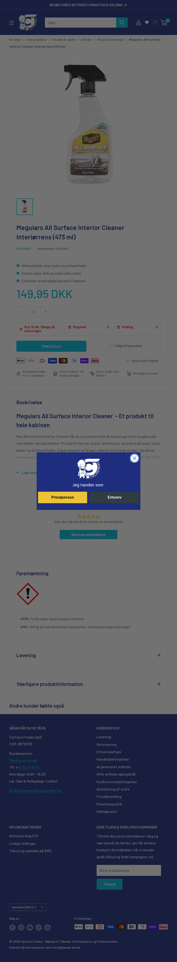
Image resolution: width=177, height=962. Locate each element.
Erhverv (114, 497)
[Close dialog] (134, 458)
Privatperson (62, 497)
